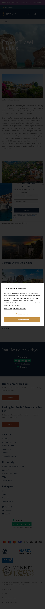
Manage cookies (22, 314)
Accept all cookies (22, 319)
